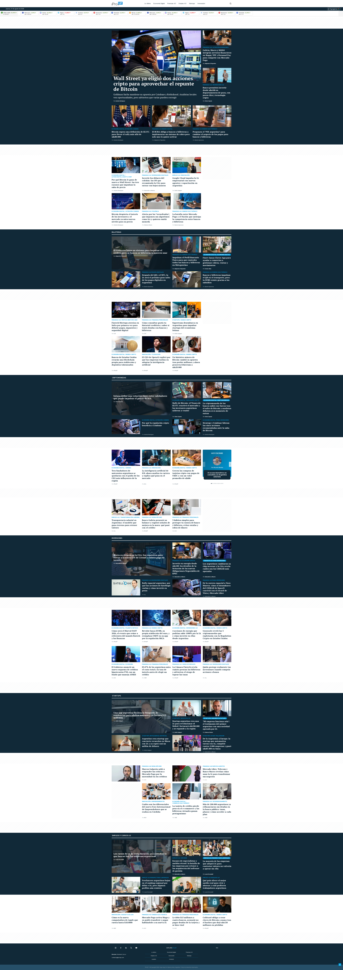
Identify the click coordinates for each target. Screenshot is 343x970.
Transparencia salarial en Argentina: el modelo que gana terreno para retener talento (124, 524)
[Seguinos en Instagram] (115, 948)
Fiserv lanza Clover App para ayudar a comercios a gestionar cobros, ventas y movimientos (217, 261)
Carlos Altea (208, 268)
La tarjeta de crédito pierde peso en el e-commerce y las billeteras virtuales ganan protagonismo (185, 810)
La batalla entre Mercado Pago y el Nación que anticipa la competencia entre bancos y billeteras (186, 218)
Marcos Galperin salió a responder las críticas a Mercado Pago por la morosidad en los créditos (154, 773)
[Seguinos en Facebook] (121, 948)
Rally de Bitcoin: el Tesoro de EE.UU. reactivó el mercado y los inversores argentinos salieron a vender (186, 407)
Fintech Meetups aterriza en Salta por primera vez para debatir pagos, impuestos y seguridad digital (125, 326)
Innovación (201, 3)
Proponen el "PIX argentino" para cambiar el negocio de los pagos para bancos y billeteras (210, 134)
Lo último (147, 3)
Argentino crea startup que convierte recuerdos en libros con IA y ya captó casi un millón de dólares (156, 742)
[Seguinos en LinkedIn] (126, 948)
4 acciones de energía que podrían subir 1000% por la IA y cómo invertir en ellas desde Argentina (186, 634)
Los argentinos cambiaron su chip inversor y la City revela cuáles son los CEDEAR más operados (217, 567)
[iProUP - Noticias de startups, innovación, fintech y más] (116, 3)
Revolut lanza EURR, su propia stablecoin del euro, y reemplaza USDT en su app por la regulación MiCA (156, 634)
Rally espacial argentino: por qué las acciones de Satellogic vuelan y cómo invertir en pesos (156, 587)
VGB (145, 678)
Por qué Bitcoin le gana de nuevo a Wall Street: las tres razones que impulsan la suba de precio (125, 183)
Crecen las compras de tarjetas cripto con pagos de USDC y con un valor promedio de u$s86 (185, 474)
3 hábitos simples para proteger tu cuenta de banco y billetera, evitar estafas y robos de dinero (186, 524)
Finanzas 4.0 (171, 3)
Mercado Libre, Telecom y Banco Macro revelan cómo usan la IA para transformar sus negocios (216, 773)
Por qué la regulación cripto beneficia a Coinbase (155, 424)
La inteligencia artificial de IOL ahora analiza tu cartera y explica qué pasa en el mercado (156, 474)
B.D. (115, 678)
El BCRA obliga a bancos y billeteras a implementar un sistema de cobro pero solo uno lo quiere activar (171, 134)
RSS (217, 948)
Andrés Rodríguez (120, 101)
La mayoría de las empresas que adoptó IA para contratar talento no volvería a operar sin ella (217, 865)
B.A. (145, 484)
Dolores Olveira (148, 225)
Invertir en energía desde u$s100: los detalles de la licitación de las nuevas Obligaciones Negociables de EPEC (186, 568)
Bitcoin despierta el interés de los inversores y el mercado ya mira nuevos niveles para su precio (125, 218)
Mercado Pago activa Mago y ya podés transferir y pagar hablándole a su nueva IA (155, 920)
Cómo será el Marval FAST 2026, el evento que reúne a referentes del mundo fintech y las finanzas (126, 634)
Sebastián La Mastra (149, 190)
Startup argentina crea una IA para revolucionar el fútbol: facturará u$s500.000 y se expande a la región (185, 725)
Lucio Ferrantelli (119, 859)
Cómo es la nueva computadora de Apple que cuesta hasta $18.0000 (125, 920)
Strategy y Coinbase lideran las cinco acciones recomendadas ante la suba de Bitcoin (216, 427)
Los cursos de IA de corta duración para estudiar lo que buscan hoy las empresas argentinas (140, 855)
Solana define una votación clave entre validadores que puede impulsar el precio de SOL (140, 397)
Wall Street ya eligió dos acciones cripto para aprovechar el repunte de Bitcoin (153, 83)
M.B (145, 817)
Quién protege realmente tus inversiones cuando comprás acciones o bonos (217, 669)
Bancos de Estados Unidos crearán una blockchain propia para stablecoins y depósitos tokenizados (124, 361)
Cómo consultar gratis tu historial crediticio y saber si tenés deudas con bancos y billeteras (155, 326)
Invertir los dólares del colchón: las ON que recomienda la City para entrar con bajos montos (154, 182)
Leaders (154, 959)
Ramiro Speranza (199, 140)
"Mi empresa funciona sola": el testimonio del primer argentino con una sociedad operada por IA (216, 725)
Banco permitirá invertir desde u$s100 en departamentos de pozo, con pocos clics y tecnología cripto (216, 92)
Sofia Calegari (178, 190)
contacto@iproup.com (118, 957)
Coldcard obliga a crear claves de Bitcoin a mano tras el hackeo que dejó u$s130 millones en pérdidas (217, 921)
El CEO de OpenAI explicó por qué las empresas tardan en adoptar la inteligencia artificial (156, 361)
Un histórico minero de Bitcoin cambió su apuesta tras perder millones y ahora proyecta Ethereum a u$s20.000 (186, 362)
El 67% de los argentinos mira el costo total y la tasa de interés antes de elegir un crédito (156, 671)
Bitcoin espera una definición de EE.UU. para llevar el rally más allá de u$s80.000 (131, 134)
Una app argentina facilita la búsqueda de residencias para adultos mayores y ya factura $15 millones (139, 715)
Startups (192, 3)
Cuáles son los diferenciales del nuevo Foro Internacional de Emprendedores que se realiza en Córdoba (156, 808)
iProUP (115, 370)
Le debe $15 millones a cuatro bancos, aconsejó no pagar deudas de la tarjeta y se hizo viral (186, 921)
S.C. (145, 928)
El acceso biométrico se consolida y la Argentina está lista (217, 475)
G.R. (115, 333)
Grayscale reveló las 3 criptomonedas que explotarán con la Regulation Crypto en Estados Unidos (217, 634)
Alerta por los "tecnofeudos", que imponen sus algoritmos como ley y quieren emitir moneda (156, 218)
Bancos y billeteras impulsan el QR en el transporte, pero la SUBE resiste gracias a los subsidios (217, 279)
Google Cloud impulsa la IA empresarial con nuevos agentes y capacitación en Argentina (185, 182)
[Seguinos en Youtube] (136, 948)
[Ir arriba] (340, 964)
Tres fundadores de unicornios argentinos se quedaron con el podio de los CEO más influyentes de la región (126, 475)
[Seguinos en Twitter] (131, 948)
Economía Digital (159, 3)
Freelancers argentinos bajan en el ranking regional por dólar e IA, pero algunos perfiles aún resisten (156, 884)
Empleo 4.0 (182, 3)
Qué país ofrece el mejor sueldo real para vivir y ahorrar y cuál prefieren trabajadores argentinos (214, 884)
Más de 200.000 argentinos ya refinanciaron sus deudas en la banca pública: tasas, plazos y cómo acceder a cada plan (217, 809)
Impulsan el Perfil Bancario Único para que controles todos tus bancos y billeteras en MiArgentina (186, 261)
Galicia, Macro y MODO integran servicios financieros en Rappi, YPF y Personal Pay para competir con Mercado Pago (217, 55)
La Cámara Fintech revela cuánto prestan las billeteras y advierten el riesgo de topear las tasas (186, 671)
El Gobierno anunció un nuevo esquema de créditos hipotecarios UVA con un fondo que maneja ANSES (125, 671)
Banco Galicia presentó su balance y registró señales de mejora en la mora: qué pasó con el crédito (156, 524)
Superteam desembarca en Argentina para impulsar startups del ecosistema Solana (185, 326)
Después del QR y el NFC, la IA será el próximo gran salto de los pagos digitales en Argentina (156, 279)
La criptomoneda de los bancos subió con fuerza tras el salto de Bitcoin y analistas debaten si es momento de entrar (217, 408)
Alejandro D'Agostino (210, 63)
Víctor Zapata (208, 101)
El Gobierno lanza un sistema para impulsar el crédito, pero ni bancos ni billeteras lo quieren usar (140, 251)
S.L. (115, 531)
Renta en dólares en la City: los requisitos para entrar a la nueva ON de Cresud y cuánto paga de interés (139, 557)
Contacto (171, 959)
